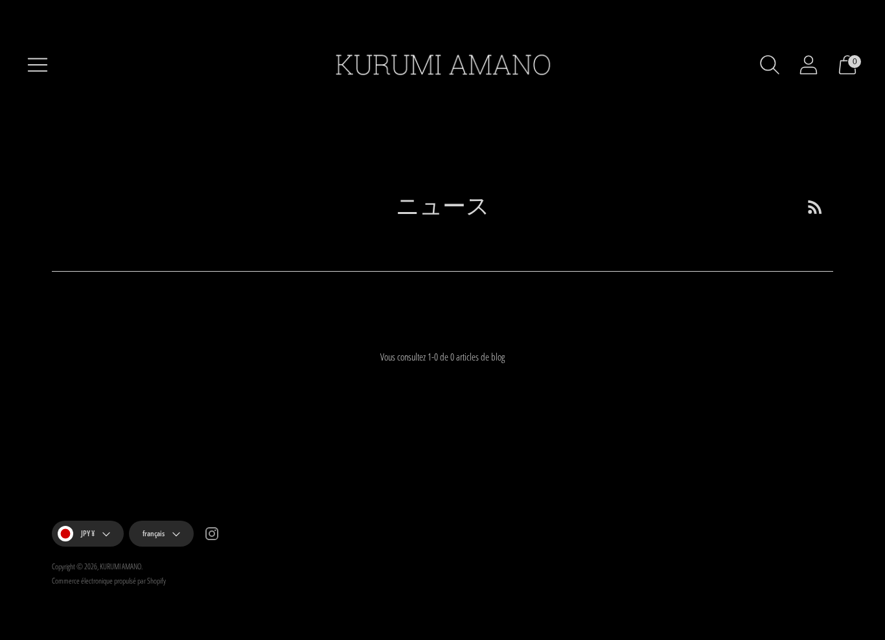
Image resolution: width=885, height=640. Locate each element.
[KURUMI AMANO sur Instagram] (212, 535)
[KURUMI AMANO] (442, 65)
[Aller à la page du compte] (808, 65)
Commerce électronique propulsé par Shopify (109, 580)
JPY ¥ (88, 533)
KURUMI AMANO (120, 566)
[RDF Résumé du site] (815, 207)
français (154, 533)
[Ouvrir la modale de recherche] (770, 65)
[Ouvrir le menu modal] (37, 65)
